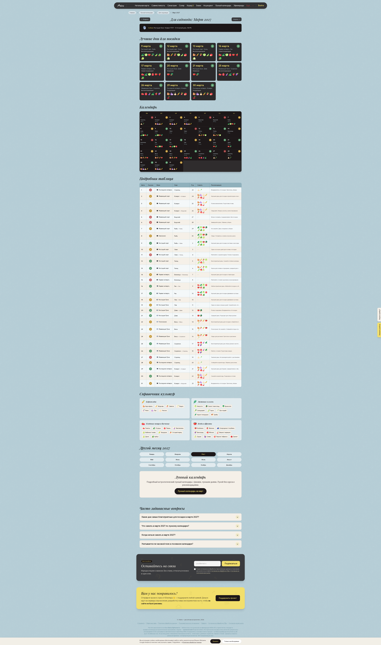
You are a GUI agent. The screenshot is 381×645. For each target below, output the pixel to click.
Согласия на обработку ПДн (220, 571)
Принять (215, 641)
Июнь (177, 460)
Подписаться (231, 563)
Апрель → (236, 19)
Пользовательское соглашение (189, 623)
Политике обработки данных (192, 642)
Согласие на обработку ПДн (217, 623)
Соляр (181, 5)
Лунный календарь (223, 5)
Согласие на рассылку (236, 623)
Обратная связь (151, 623)
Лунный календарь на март (190, 491)
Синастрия (172, 5)
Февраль (178, 454)
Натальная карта (142, 5)
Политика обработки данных (167, 623)
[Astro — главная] (122, 5)
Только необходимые (231, 641)
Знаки (198, 5)
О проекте (140, 623)
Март (203, 454)
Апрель (229, 454)
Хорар (190, 5)
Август (229, 460)
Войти (261, 5)
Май (151, 460)
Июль (203, 460)
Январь (151, 454)
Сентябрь (152, 465)
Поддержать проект (228, 598)
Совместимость (158, 5)
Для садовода (163, 13)
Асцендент (208, 5)
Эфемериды (239, 5)
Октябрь (177, 465)
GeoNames (222, 632)
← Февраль (145, 19)
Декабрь (229, 465)
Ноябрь (203, 465)
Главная (132, 13)
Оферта (203, 623)
